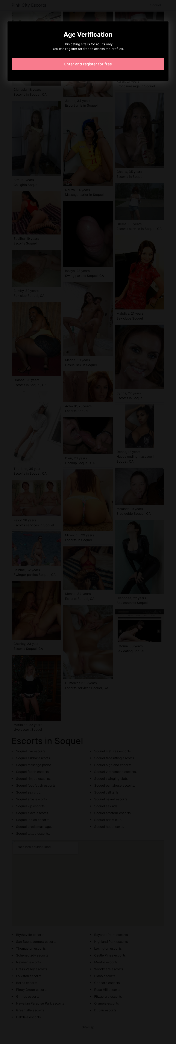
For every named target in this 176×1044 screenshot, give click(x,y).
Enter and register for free (88, 64)
